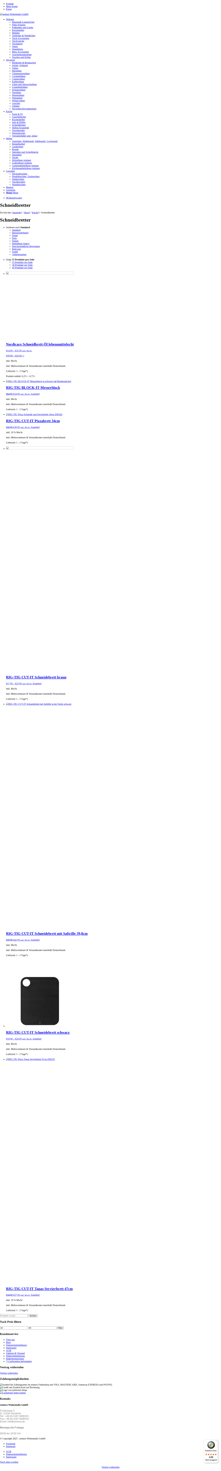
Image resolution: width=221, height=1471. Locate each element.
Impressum (11, 1348)
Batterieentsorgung (15, 1358)
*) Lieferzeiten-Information (19, 1361)
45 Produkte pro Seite (22, 267)
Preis (14, 238)
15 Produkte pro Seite (22, 262)
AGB (8, 1350)
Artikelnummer (19, 254)
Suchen (33, 1316)
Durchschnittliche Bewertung (26, 246)
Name (15, 235)
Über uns (10, 1339)
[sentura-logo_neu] (14, 14)
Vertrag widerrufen (9, 1373)
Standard (16, 230)
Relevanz (16, 249)
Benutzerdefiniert (20, 232)
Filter (60, 1328)
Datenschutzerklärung (16, 1345)
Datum (15, 241)
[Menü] (216, 1441)
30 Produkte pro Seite (22, 265)
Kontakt (10, 3)
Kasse (9, 9)
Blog (8, 1342)
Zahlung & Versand (15, 1353)
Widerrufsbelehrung (15, 1356)
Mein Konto (12, 6)
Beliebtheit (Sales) (20, 243)
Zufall (15, 251)
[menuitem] (113, 3)
